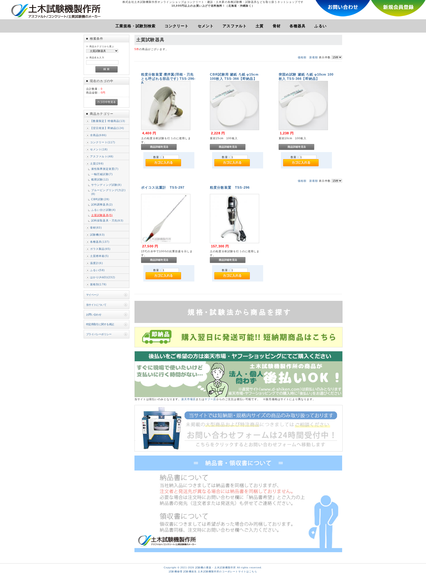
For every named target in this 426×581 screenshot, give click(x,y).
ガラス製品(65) (100, 248)
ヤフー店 (210, 399)
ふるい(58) (97, 270)
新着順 (313, 57)
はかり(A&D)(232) (102, 277)
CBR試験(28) (100, 199)
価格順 (302, 57)
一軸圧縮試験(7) (102, 174)
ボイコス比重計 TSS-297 (162, 187)
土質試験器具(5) (102, 215)
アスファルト (235, 26)
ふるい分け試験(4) (103, 209)
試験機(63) (97, 234)
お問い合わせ (93, 314)
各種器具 (298, 26)
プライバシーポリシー (98, 334)
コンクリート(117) (102, 142)
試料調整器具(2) (102, 204)
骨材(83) (96, 227)
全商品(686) (98, 135)
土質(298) (97, 163)
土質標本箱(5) (99, 255)
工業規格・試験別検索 (135, 26)
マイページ (92, 294)
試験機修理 (175, 571)
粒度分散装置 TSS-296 (230, 187)
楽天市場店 (188, 399)
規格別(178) (98, 284)
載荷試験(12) (100, 179)
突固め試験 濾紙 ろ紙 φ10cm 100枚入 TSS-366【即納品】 (306, 76)
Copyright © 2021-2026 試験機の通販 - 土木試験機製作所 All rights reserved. (213, 567)
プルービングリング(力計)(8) (108, 192)
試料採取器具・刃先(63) (107, 220)
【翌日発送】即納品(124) (107, 128)
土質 (260, 26)
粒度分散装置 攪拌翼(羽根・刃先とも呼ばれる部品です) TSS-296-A (168, 78)
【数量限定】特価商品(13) (107, 120)
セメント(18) (99, 149)
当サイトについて (96, 304)
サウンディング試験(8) (106, 184)
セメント (206, 26)
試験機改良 (190, 571)
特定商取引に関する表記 (100, 324)
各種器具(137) (99, 241)
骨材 (277, 26)
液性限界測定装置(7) (105, 168)
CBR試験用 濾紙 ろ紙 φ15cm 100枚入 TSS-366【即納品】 (234, 76)
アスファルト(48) (102, 156)
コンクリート (177, 26)
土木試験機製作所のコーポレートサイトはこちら (227, 571)
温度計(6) (96, 263)
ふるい (320, 26)
